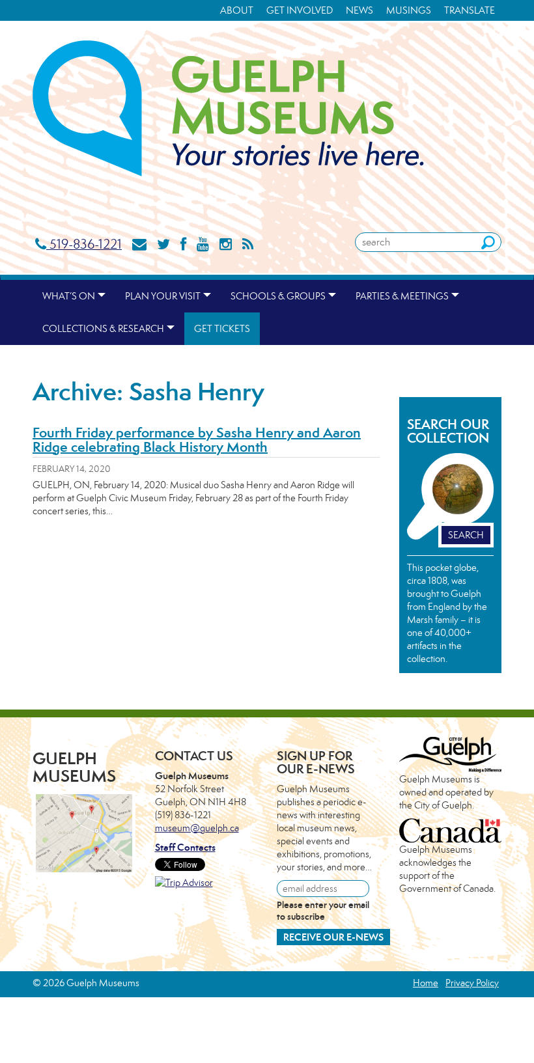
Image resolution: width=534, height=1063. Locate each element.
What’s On (68, 296)
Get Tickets (222, 328)
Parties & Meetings (402, 296)
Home (425, 982)
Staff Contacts (185, 847)
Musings (408, 10)
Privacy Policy (472, 982)
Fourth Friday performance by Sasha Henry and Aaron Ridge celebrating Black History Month (197, 439)
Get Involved (299, 10)
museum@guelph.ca (197, 827)
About (236, 10)
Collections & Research (103, 328)
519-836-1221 (84, 244)
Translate (469, 10)
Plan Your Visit (163, 296)
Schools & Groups (278, 296)
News (359, 10)
